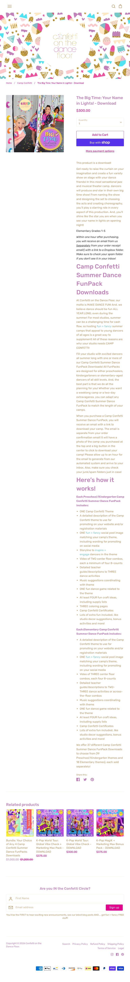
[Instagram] (110, 954)
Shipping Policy (115, 944)
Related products (22, 804)
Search (66, 944)
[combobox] (100, 122)
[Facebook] (116, 954)
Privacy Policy (80, 944)
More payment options (100, 151)
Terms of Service (107, 948)
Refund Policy (97, 944)
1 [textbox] (79, 123)
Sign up (114, 907)
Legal (121, 948)
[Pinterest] (121, 954)
